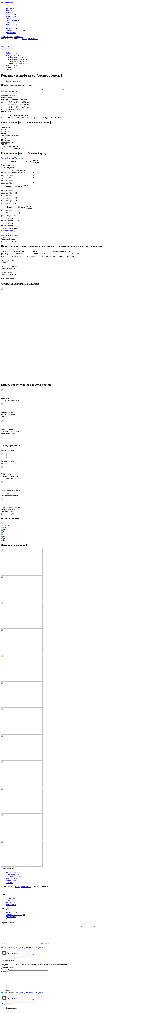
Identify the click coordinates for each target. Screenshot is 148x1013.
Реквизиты (10, 901)
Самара (8, 18)
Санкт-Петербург (12, 20)
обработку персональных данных (30, 948)
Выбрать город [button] (7, 2)
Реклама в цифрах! (17, 57)
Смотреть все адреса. (9, 91)
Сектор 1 (4, 256)
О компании (10, 898)
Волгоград (10, 10)
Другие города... (12, 25)
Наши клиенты (11, 65)
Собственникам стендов (15, 31)
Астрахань (10, 8)
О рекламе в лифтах (13, 55)
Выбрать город (11, 53)
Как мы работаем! (17, 61)
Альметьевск (11, 6)
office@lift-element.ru (30, 39)
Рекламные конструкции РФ (17, 63)
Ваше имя (5, 969)
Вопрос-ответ (11, 68)
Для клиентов (11, 33)
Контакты (9, 70)
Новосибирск (11, 16)
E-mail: (20, 887)
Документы (10, 903)
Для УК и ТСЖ (12, 29)
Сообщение (6, 990)
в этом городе (8, 96)
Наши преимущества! (18, 59)
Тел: (40, 887)
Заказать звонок (7, 47)
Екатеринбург (11, 14)
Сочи (8, 22)
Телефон (4, 39)
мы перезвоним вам (9, 240)
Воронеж (9, 12)
